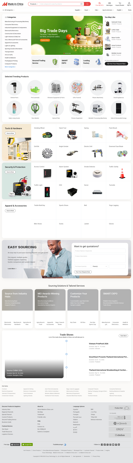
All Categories (9, 10)
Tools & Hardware (28, 402)
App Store (15, 453)
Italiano (75, 428)
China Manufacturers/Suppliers (51, 459)
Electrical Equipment (7, 400)
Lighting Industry (27, 404)
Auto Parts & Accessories (51, 398)
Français (75, 423)
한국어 (75, 438)
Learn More (11, 268)
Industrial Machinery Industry (74, 404)
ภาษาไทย (93, 421)
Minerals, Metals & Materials (52, 402)
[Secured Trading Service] (66, 284)
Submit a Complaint (43, 440)
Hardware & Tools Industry (52, 404)
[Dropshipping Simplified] (120, 444)
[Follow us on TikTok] (105, 453)
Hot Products (26, 459)
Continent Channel (89, 459)
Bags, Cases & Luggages (72, 398)
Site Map (40, 421)
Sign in (129, 5)
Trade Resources (7, 440)
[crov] (120, 438)
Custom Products (7, 426)
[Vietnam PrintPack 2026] (78, 355)
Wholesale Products (66, 459)
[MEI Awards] (120, 426)
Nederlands (76, 433)
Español (75, 418)
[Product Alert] (120, 416)
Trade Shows (66, 343)
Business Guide (6, 431)
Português (76, 421)
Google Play (27, 453)
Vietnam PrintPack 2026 (98, 352)
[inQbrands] (120, 432)
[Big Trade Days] (67, 35)
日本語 (75, 441)
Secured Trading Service (9, 428)
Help (96, 10)
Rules (129, 10)
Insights (107, 459)
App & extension (107, 10)
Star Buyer (5, 438)
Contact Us (40, 435)
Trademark (40, 423)
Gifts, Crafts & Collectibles (51, 400)
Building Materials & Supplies (117, 400)
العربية (75, 436)
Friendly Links (41, 426)
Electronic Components (29, 400)
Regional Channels (7, 421)
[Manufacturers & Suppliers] (12, 4)
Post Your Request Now (117, 64)
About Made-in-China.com (45, 418)
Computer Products (93, 398)
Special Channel (6, 423)
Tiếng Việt (94, 426)
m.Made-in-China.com (71, 461)
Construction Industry (7, 404)
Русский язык (77, 426)
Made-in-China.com (58, 461)
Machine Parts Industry (116, 404)
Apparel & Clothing (28, 398)
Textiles (90, 402)
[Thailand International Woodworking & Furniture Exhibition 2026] (78, 381)
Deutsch (75, 431)
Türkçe (93, 423)
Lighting (112, 402)
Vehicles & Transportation (8, 402)
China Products (37, 459)
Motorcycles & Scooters (72, 400)
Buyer (86, 10)
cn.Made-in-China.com (85, 461)
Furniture (4, 398)
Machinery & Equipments (73, 402)
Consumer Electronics (115, 398)
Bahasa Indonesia (96, 428)
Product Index (99, 459)
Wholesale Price (78, 459)
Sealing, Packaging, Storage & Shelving (98, 400)
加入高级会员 (41, 438)
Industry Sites (6, 418)
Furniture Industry (92, 404)
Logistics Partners (7, 443)
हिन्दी (92, 418)
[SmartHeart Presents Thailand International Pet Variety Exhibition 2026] (78, 368)
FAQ (38, 433)
